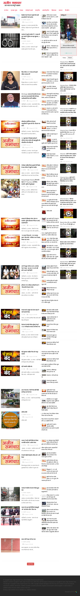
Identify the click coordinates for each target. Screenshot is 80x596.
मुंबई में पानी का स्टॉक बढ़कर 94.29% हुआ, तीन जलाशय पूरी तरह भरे (50, 478)
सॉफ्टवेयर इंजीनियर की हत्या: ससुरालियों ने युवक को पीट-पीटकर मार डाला (30, 123)
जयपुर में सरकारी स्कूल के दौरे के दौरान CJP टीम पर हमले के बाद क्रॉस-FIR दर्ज (50, 81)
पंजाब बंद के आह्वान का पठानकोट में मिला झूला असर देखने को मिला (49, 337)
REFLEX (73, 591)
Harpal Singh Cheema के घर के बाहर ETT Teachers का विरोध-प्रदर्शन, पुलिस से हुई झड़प (30, 182)
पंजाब (24, 186)
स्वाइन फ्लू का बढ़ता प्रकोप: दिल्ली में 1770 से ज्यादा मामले (52, 155)
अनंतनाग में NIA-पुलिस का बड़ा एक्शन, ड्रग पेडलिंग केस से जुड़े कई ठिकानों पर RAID (50, 102)
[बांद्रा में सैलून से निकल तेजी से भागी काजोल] (68, 31)
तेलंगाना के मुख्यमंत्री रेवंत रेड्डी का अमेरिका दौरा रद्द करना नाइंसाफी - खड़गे (50, 55)
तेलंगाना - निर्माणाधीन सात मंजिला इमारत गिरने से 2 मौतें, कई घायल (50, 47)
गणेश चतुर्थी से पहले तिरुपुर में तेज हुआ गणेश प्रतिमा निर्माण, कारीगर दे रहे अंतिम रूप (50, 95)
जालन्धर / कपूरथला (26, 19)
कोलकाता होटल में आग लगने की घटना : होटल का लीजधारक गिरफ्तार (50, 504)
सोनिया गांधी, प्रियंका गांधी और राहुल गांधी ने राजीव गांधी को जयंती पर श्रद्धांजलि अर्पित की (50, 529)
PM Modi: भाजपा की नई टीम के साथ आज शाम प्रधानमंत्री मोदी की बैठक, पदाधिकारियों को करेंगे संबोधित (30, 96)
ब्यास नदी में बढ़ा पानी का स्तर (28, 539)
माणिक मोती (49, 210)
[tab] (64, 57)
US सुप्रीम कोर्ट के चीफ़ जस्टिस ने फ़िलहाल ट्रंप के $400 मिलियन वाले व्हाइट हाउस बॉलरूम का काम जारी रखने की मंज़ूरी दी (50, 203)
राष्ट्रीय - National (26, 76)
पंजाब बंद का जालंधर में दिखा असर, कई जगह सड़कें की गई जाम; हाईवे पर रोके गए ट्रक (50, 353)
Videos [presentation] (64, 57)
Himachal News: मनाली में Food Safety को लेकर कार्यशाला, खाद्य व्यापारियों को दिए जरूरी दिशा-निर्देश (68, 110)
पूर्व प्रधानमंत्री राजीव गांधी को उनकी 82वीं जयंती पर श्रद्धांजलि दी (50, 489)
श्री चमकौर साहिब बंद (26, 366)
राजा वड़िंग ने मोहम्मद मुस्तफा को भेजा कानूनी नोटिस (49, 88)
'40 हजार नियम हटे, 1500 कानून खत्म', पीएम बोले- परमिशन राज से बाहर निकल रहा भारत (30, 237)
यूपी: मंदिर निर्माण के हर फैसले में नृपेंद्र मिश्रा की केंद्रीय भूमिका (50, 408)
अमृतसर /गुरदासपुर (26, 541)
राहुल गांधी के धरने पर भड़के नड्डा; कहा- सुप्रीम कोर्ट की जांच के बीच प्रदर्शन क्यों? (50, 256)
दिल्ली (24, 101)
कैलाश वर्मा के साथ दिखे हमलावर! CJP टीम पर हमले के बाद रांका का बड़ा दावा (49, 128)
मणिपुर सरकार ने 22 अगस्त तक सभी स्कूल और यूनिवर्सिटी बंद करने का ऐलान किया (50, 497)
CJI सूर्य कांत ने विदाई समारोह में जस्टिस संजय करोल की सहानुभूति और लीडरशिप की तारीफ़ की (30, 140)
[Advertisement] (30, 67)
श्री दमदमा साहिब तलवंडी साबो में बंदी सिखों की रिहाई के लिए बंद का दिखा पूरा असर (50, 311)
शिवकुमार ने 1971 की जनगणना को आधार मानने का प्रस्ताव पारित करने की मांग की (50, 471)
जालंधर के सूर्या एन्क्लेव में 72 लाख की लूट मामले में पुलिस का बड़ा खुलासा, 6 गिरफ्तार (30, 36)
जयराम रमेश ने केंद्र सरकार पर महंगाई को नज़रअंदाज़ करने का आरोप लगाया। (50, 73)
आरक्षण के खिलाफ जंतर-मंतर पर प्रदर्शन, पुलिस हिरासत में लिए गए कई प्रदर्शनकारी (30, 221)
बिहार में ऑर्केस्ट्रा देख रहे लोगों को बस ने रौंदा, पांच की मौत (50, 176)
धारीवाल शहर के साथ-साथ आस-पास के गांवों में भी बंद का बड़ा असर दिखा (50, 295)
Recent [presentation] (70, 57)
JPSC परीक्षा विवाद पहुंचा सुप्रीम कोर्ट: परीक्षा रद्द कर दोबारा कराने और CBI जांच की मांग (50, 240)
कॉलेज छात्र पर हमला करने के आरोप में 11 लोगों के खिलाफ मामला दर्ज (50, 16)
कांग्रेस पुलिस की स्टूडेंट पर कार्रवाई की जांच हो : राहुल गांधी (50, 282)
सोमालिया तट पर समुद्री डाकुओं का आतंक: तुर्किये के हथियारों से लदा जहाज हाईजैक (50, 400)
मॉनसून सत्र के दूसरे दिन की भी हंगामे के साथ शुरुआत (52, 148)
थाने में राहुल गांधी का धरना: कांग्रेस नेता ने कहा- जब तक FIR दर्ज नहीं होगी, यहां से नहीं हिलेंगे (30, 268)
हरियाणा (24, 169)
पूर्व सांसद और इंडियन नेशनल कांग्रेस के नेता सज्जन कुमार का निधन (49, 454)
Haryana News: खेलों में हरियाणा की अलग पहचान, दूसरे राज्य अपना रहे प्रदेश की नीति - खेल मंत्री (68, 263)
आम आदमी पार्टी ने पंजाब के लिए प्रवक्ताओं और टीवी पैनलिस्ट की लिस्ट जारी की (53, 220)
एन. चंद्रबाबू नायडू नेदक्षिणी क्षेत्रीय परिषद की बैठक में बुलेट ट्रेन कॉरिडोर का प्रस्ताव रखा (50, 442)
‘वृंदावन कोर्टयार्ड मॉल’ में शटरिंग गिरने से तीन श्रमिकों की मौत (52, 318)
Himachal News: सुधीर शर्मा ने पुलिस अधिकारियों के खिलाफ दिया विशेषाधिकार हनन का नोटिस (67, 179)
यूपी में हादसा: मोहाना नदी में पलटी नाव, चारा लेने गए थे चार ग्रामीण (50, 227)
